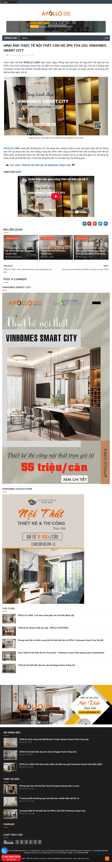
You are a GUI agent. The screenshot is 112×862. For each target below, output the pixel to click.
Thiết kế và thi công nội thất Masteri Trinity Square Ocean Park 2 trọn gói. (54, 739)
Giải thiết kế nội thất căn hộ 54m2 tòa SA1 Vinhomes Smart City (54, 251)
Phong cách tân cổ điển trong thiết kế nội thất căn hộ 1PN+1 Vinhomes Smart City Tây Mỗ (60, 640)
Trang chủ (10, 38)
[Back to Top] (107, 859)
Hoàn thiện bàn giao (17, 55)
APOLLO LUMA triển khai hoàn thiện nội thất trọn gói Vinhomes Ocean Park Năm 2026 (60, 764)
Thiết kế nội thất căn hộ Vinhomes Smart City (46, 165)
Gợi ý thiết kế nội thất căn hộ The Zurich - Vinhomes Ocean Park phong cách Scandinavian (91, 251)
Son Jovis (77, 859)
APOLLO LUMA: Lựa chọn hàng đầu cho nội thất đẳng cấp (46, 615)
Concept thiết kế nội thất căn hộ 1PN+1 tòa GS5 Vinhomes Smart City (20, 251)
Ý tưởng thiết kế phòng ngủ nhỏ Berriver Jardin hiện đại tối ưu (49, 798)
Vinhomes (30, 55)
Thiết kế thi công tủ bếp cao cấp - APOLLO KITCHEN (43, 628)
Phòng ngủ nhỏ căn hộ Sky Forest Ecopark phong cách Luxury (49, 786)
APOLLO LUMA (12, 148)
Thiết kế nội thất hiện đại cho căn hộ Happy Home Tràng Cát (46, 665)
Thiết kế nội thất (12, 238)
